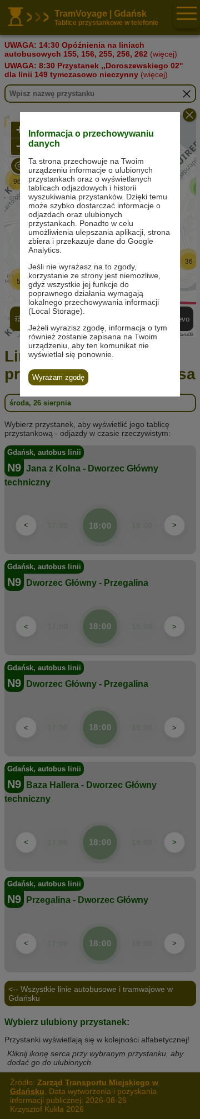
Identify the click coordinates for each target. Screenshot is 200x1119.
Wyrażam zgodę (58, 377)
